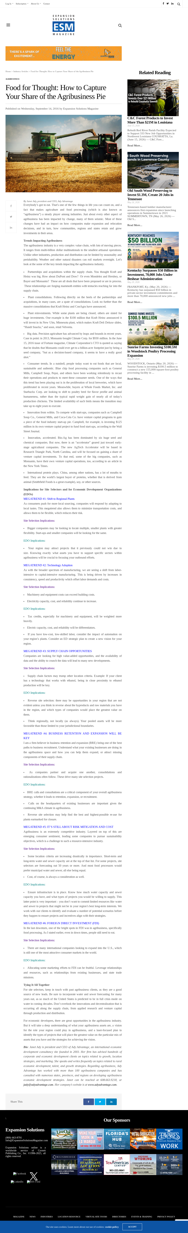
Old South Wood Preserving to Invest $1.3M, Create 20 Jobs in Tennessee (150, 195)
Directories (119, 1217)
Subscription (21, 4)
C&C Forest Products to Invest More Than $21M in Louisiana (150, 120)
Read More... (134, 145)
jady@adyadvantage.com (38, 1084)
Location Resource (69, 1217)
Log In (8, 4)
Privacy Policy (166, 1217)
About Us (35, 4)
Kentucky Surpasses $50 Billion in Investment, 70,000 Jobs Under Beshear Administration (152, 274)
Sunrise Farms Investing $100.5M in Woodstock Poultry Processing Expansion (152, 351)
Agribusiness (12, 79)
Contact (46, 4)
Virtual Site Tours (96, 1217)
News (32, 1217)
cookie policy (112, 1226)
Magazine (18, 1217)
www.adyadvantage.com (102, 1084)
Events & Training (141, 1217)
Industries (47, 1217)
